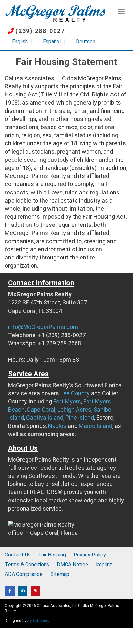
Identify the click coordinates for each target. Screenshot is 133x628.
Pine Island (80, 417)
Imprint (104, 564)
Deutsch (85, 42)
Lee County (75, 393)
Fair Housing (52, 555)
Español (52, 42)
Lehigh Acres (74, 409)
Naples (57, 426)
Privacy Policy (90, 555)
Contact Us (18, 555)
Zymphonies (38, 620)
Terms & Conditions (27, 564)
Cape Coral (41, 409)
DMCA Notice (72, 564)
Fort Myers (67, 401)
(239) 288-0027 (40, 31)
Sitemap (59, 574)
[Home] (55, 12)
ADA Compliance (24, 574)
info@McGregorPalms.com (43, 327)
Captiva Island (44, 417)
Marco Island (95, 426)
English (20, 42)
